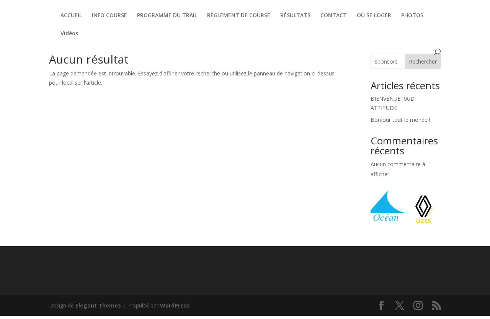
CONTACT (333, 16)
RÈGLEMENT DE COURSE (238, 16)
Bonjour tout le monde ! (400, 119)
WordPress (175, 305)
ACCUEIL (71, 16)
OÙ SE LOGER (374, 16)
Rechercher (423, 61)
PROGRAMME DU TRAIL (167, 16)
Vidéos (69, 34)
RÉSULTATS (295, 16)
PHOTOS (412, 16)
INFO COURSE (109, 16)
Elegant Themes (98, 305)
